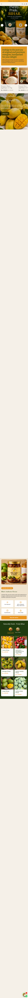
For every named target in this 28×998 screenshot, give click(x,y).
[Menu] (1, 4)
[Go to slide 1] (11, 43)
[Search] (22, 4)
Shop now (5, 113)
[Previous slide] (2, 25)
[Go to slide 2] (13, 43)
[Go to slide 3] (14, 43)
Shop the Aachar (14, 617)
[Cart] (26, 4)
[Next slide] (26, 25)
